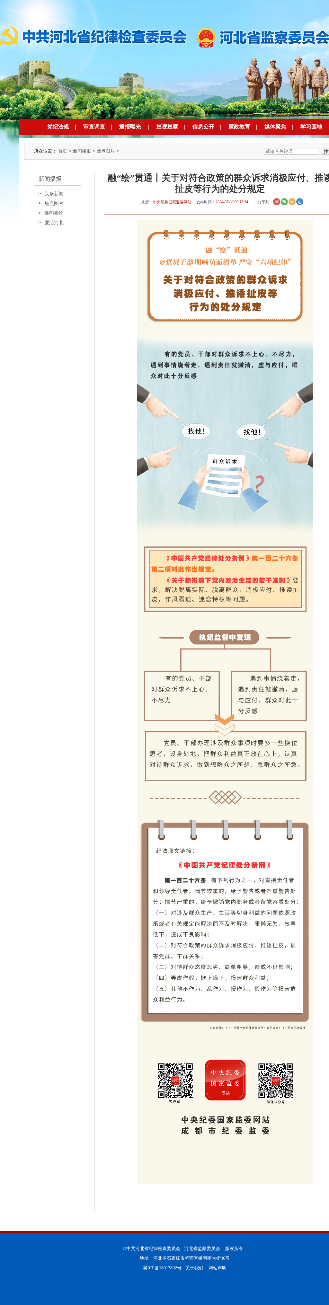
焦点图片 (106, 151)
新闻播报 (82, 151)
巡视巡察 (167, 127)
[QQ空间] (292, 201)
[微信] (284, 201)
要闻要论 (54, 213)
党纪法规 (58, 127)
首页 (62, 151)
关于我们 (194, 1267)
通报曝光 (130, 127)
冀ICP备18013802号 (162, 1267)
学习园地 (311, 127)
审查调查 (94, 127)
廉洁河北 (54, 222)
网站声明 (218, 1267)
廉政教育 (239, 127)
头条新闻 (54, 193)
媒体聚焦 (275, 127)
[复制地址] (299, 201)
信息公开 (203, 127)
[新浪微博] (276, 201)
